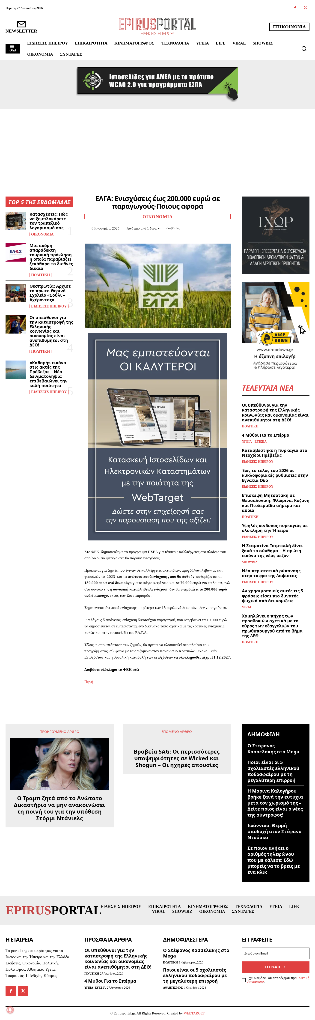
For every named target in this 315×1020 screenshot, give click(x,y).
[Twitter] (305, 8)
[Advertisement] (157, 143)
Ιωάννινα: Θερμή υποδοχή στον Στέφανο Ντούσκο (274, 831)
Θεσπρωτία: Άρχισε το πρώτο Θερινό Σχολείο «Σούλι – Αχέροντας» (50, 292)
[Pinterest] (110, 237)
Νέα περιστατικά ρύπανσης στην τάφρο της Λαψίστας (271, 573)
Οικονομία (42, 234)
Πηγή (88, 682)
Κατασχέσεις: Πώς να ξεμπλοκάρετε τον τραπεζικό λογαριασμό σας (49, 220)
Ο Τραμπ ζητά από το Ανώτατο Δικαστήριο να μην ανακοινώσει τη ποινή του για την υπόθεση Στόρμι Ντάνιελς (59, 808)
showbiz (249, 562)
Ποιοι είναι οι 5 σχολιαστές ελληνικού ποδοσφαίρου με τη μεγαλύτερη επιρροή (273, 771)
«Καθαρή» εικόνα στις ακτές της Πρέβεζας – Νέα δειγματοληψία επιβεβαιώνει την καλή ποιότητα (49, 374)
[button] (303, 48)
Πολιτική (40, 275)
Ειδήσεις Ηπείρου (49, 306)
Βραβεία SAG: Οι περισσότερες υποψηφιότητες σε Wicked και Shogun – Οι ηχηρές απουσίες (177, 758)
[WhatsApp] (120, 237)
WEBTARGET (194, 1013)
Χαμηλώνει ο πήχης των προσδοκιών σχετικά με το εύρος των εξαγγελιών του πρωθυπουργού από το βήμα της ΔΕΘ (272, 625)
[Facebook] (295, 8)
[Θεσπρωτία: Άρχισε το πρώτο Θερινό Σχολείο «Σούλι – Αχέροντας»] (16, 293)
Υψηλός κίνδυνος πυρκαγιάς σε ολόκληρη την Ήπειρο (275, 528)
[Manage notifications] (10, 1010)
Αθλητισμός (173, 987)
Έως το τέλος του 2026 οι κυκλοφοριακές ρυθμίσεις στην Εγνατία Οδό (275, 475)
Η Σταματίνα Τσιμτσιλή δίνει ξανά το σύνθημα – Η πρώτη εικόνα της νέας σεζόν (272, 550)
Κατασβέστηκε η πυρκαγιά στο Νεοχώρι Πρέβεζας (274, 452)
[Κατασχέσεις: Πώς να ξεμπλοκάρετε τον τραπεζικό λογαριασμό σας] (16, 221)
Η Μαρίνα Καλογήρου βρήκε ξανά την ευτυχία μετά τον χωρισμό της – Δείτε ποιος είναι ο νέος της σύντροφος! (275, 803)
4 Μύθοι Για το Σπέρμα (265, 435)
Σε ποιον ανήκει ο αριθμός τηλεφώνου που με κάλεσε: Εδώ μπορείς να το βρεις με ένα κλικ (273, 860)
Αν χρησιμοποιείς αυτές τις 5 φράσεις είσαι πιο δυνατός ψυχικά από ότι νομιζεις (272, 595)
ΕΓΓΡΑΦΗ (272, 967)
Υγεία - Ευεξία (254, 441)
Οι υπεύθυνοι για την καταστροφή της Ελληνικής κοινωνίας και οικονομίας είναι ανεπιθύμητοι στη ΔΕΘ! (51, 331)
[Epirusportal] (157, 26)
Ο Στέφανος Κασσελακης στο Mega (273, 749)
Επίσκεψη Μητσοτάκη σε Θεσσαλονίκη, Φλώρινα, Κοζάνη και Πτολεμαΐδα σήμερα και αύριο (275, 502)
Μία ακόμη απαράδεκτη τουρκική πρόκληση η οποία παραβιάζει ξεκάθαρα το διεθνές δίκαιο (51, 257)
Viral (247, 607)
